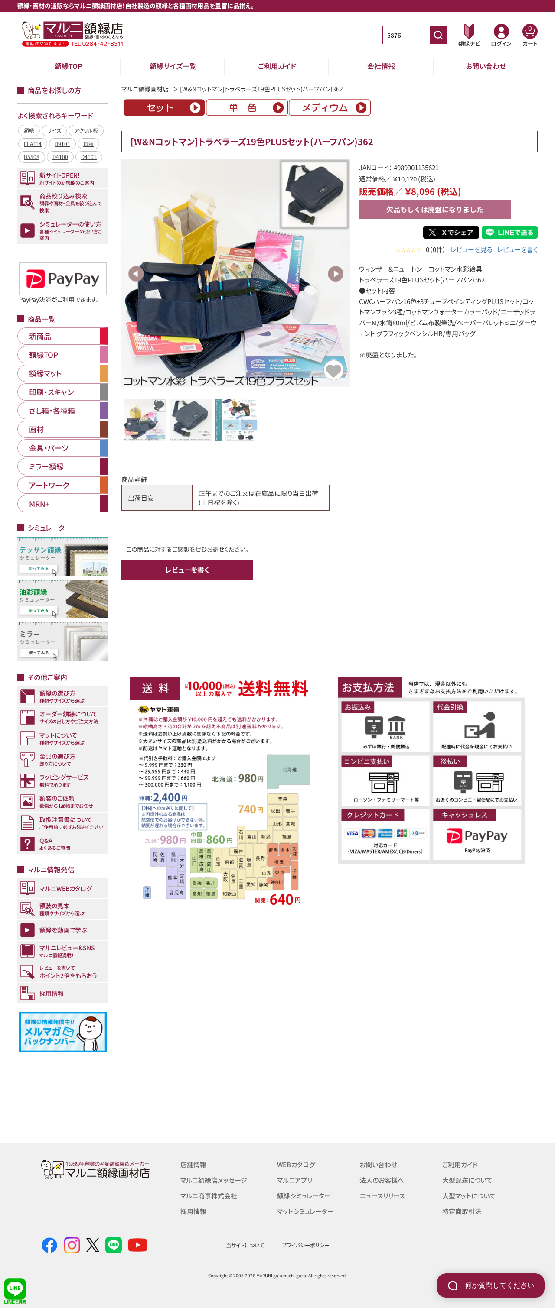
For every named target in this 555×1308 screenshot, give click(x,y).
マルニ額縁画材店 (145, 88)
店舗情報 (193, 1164)
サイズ (54, 130)
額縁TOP (68, 66)
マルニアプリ (294, 1180)
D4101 (89, 156)
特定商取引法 (461, 1211)
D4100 (60, 156)
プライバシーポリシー (306, 1245)
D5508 (31, 156)
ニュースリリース (382, 1195)
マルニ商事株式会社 (208, 1195)
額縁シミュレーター (304, 1195)
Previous (136, 274)
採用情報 (193, 1211)
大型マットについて (469, 1195)
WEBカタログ (296, 1164)
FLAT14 (33, 143)
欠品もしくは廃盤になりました (434, 209)
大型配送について (467, 1180)
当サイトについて (245, 1245)
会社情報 (381, 66)
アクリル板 (86, 130)
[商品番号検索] (438, 35)
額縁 (29, 130)
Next (335, 274)
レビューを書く (517, 249)
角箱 (88, 143)
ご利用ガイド (277, 66)
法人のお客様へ (381, 1180)
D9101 (62, 143)
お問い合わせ (486, 66)
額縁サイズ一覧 (173, 66)
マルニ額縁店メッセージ (213, 1180)
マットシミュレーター (305, 1211)
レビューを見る (472, 249)
